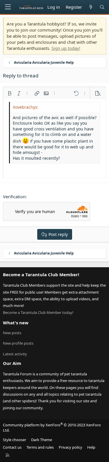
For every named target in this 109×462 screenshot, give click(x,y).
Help (91, 447)
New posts (12, 332)
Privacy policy (70, 447)
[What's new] (90, 7)
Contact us (12, 447)
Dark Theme (41, 439)
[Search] (102, 7)
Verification (14, 196)
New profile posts (18, 343)
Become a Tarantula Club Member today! (38, 312)
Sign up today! (65, 48)
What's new (15, 322)
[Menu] (8, 7)
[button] (9, 93)
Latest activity (15, 353)
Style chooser (14, 439)
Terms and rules (40, 447)
